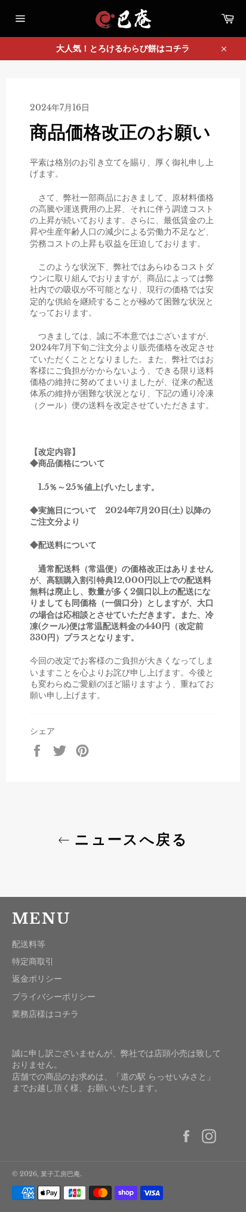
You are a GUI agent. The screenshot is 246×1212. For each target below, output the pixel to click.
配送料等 (28, 944)
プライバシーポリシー (54, 996)
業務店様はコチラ (45, 1014)
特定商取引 (33, 961)
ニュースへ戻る (129, 839)
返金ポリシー (37, 978)
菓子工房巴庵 (60, 1174)
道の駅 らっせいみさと (164, 1076)
